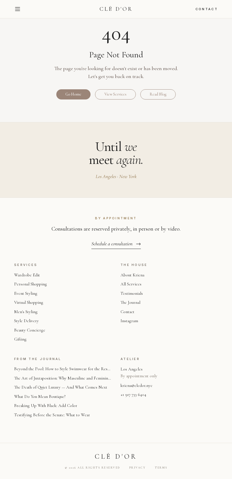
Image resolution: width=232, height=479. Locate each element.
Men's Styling (26, 311)
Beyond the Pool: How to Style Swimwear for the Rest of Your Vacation (61, 369)
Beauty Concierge (29, 330)
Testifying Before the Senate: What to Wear (52, 414)
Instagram (129, 320)
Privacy (137, 467)
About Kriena (132, 275)
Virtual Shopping (28, 302)
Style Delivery (26, 320)
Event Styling (25, 293)
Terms (161, 467)
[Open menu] (17, 9)
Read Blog (158, 94)
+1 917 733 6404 (133, 394)
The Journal (130, 302)
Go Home (73, 94)
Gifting (20, 339)
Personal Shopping (30, 284)
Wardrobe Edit (27, 275)
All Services (131, 284)
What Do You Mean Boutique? (40, 396)
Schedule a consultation (116, 243)
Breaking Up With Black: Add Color (45, 405)
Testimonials (132, 293)
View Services (115, 94)
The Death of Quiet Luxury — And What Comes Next (60, 387)
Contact (207, 9)
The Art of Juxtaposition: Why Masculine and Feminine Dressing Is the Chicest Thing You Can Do (62, 379)
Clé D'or (116, 9)
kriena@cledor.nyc (136, 385)
